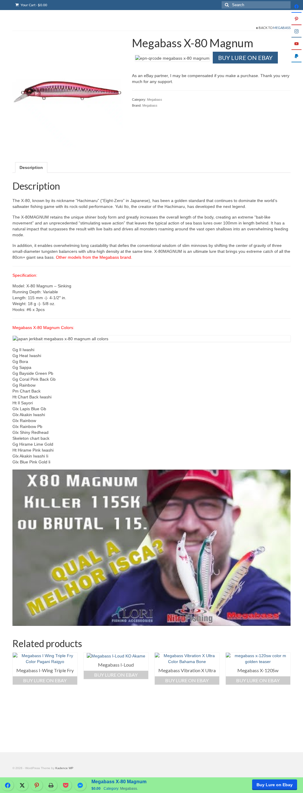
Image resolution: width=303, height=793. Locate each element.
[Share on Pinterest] (36, 785)
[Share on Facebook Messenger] (80, 785)
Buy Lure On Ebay (245, 57)
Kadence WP (64, 768)
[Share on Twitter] (22, 785)
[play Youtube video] (151, 548)
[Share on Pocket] (65, 785)
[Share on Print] (51, 785)
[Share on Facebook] (7, 785)
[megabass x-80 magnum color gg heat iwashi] (67, 91)
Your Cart (33, 5)
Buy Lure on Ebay (275, 784)
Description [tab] (31, 167)
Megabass (282, 28)
